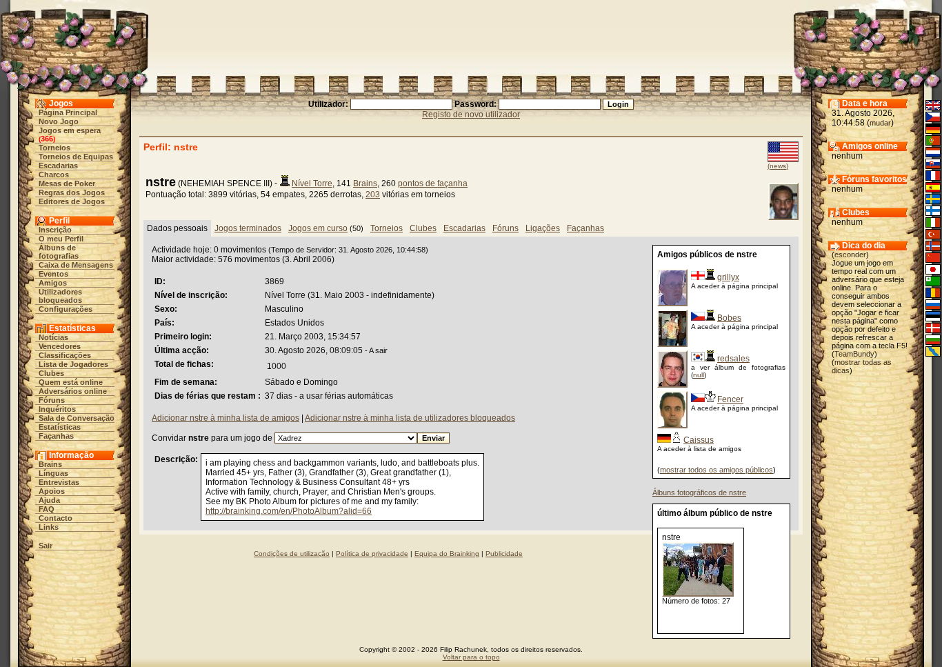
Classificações (65, 355)
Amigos (53, 283)
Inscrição (55, 230)
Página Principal (68, 112)
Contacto (55, 518)
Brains (50, 464)
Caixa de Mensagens (76, 265)
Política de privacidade (372, 553)
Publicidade (504, 553)
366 (47, 139)
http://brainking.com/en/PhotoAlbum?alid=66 (289, 511)
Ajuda (49, 500)
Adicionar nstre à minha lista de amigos (225, 418)
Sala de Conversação (76, 418)
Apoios (52, 491)
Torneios (54, 147)
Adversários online (73, 391)
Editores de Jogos (72, 201)
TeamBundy (854, 354)
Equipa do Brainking (446, 553)
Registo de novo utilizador (471, 114)
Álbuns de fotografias (59, 251)
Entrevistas (59, 482)
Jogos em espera (70, 130)
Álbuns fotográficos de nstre (699, 492)
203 (372, 194)
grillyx (728, 277)
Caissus (698, 440)
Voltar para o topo (471, 657)
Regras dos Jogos (72, 192)
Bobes (729, 318)
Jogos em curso (318, 228)
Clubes (51, 373)
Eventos (53, 274)
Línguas (53, 473)
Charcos (54, 174)
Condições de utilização (292, 553)
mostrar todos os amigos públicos (716, 470)
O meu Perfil (61, 239)
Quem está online (71, 382)
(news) (778, 166)
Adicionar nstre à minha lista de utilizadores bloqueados (410, 418)
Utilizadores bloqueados (60, 296)
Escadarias (58, 165)
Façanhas (56, 436)
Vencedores (60, 346)
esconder (850, 254)
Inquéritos (57, 409)
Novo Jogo (59, 121)
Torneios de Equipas (76, 156)
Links (49, 527)
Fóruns (52, 400)
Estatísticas (60, 427)
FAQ (46, 509)
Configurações (65, 309)
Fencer (730, 399)
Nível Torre (312, 183)
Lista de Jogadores (73, 364)
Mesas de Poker (67, 183)
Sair (45, 545)
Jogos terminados (247, 228)
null (698, 375)
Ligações (542, 228)
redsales (733, 359)
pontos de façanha (433, 183)
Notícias (53, 337)
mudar (880, 123)
